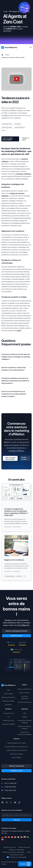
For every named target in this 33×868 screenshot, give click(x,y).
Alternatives (8, 704)
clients (19, 330)
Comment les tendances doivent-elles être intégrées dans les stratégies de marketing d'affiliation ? (15, 356)
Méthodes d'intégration (8, 697)
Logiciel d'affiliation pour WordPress (16, 750)
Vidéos (7, 54)
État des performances (24, 702)
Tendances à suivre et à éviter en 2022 (12, 57)
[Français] (12, 837)
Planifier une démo (16, 635)
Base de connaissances (24, 689)
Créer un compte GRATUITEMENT (7, 138)
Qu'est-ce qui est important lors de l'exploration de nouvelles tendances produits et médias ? (13, 394)
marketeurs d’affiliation (23, 174)
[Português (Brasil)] (28, 837)
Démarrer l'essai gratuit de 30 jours (16, 631)
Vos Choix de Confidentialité (18, 857)
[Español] (9, 837)
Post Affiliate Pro (24, 625)
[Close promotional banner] (31, 2)
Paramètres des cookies (16, 854)
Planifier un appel (25, 138)
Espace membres (25, 692)
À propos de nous (8, 713)
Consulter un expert (16, 770)
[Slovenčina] (2, 840)
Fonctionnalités (8, 693)
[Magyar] (15, 837)
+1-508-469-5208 (10, 790)
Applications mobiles (8, 701)
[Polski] (25, 837)
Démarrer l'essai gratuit (16, 766)
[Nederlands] (21, 837)
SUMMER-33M (15, 27)
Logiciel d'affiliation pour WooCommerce (16, 746)
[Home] (2, 55)
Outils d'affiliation (16, 757)
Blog (24, 713)
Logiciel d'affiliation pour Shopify (16, 743)
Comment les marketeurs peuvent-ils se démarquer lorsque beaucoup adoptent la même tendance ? (15, 380)
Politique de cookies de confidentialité (13, 852)
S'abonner (16, 819)
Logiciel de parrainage (16, 754)
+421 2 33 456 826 (10, 783)
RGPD (29, 852)
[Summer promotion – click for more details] (16, 22)
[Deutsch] (2, 837)
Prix (8, 717)
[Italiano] (18, 837)
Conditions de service (9, 847)
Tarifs (8, 690)
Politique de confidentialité (16, 849)
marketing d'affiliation (16, 451)
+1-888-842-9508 (10, 787)
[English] (6, 837)
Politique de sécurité (24, 847)
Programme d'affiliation (8, 724)
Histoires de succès (8, 720)
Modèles (24, 717)
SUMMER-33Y (11, 29)
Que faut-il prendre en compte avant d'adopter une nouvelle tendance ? (13, 369)
